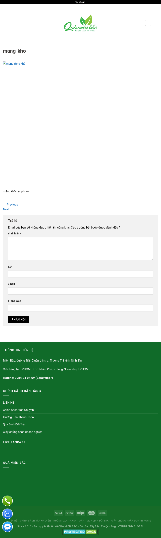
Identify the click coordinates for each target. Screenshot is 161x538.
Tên (10, 266)
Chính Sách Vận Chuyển (18, 410)
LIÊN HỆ (8, 402)
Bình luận (14, 233)
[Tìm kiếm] (148, 23)
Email (11, 283)
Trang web (14, 300)
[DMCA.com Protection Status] (80, 531)
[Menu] (5, 23)
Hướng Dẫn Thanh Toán (18, 417)
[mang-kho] (67, 125)
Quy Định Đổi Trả (14, 424)
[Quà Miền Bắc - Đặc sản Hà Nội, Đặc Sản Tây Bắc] (80, 22)
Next (8, 209)
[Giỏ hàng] (156, 23)
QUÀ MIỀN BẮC (67, 526)
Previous (10, 204)
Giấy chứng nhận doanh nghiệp (22, 432)
